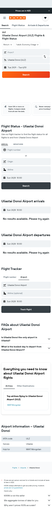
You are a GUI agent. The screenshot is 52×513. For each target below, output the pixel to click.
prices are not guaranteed (13, 488)
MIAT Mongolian (14, 405)
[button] (49, 11)
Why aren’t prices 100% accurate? (20, 505)
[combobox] (28, 161)
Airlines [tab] (9, 386)
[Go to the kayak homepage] (17, 17)
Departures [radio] (18, 144)
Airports (23, 468)
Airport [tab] (24, 277)
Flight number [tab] (9, 277)
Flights (14, 468)
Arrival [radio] (4, 144)
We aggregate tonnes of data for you (21, 500)
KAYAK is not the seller (14, 495)
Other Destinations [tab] (25, 386)
